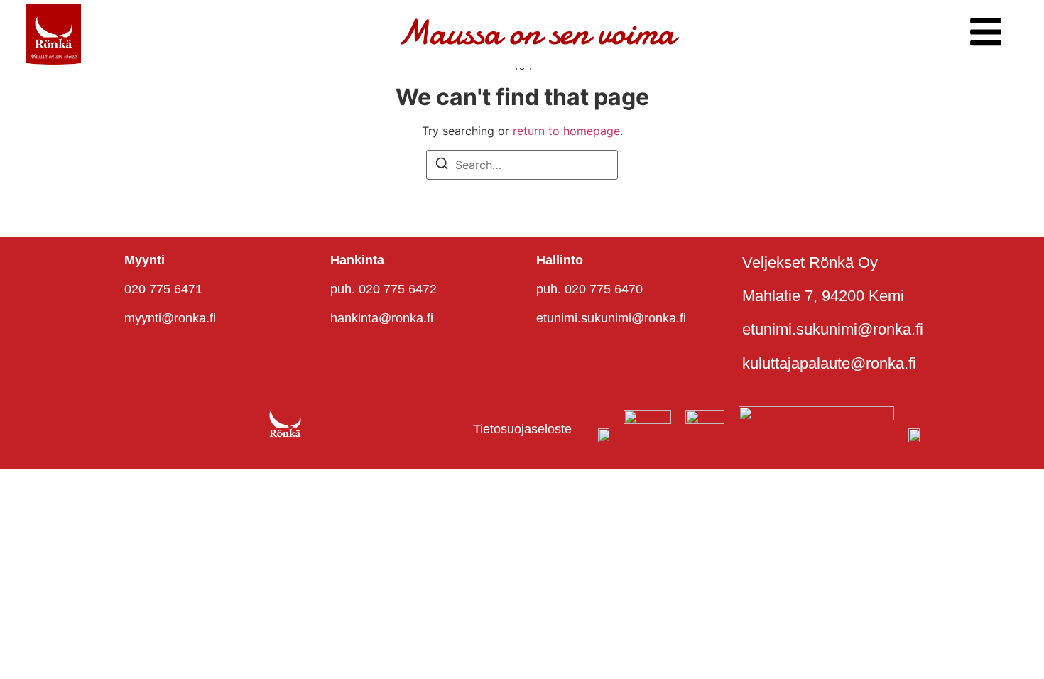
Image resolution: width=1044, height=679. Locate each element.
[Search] (441, 165)
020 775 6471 (163, 289)
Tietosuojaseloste (522, 429)
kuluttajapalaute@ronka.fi (829, 363)
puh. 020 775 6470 (589, 289)
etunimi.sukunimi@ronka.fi (611, 318)
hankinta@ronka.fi (381, 318)
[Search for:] (522, 165)
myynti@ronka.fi (170, 318)
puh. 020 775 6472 (383, 289)
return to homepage (566, 131)
